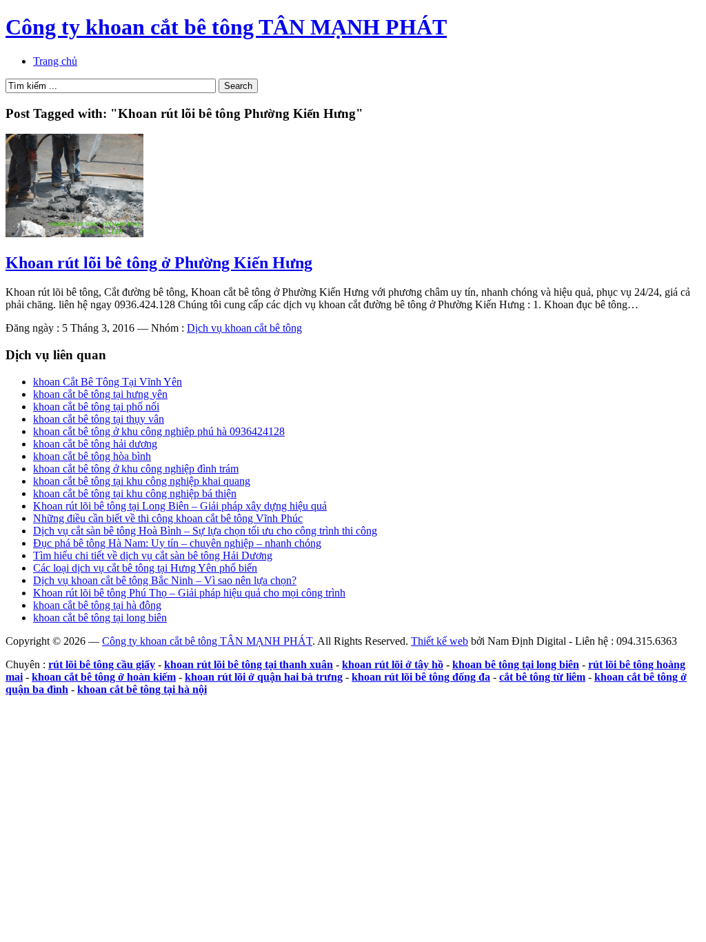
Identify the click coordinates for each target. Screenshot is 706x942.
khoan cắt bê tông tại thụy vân (98, 419)
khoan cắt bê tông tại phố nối (96, 406)
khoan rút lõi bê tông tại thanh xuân (248, 664)
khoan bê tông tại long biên (515, 664)
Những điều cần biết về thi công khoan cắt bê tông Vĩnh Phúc (168, 518)
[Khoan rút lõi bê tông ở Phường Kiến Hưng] (74, 233)
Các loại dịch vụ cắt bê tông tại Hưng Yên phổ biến (145, 568)
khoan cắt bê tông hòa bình (92, 456)
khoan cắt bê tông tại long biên (100, 617)
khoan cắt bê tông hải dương (95, 444)
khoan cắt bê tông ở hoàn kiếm (104, 677)
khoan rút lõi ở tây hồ (392, 664)
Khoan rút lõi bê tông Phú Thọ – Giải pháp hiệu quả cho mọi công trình (189, 593)
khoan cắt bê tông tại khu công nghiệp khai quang (141, 481)
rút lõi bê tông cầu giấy (101, 664)
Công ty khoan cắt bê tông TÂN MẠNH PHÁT (226, 26)
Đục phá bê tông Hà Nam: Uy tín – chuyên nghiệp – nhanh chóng (177, 543)
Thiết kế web (439, 641)
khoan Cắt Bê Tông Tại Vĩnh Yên (107, 382)
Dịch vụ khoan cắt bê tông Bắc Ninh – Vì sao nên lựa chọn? (164, 580)
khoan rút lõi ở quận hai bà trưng (264, 677)
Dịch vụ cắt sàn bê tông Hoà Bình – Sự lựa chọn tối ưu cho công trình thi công (205, 531)
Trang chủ (55, 61)
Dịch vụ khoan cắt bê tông (244, 328)
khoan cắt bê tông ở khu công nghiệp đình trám (136, 468)
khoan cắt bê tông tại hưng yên (100, 394)
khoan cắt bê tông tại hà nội (142, 689)
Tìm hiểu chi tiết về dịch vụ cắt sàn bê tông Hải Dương (152, 555)
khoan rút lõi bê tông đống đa (421, 677)
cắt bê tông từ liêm (542, 677)
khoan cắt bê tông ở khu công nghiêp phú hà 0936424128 (159, 431)
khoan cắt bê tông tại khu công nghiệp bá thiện (134, 493)
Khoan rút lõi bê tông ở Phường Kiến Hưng (159, 263)
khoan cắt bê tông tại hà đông (97, 605)
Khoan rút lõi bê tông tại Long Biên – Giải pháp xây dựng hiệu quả (180, 506)
